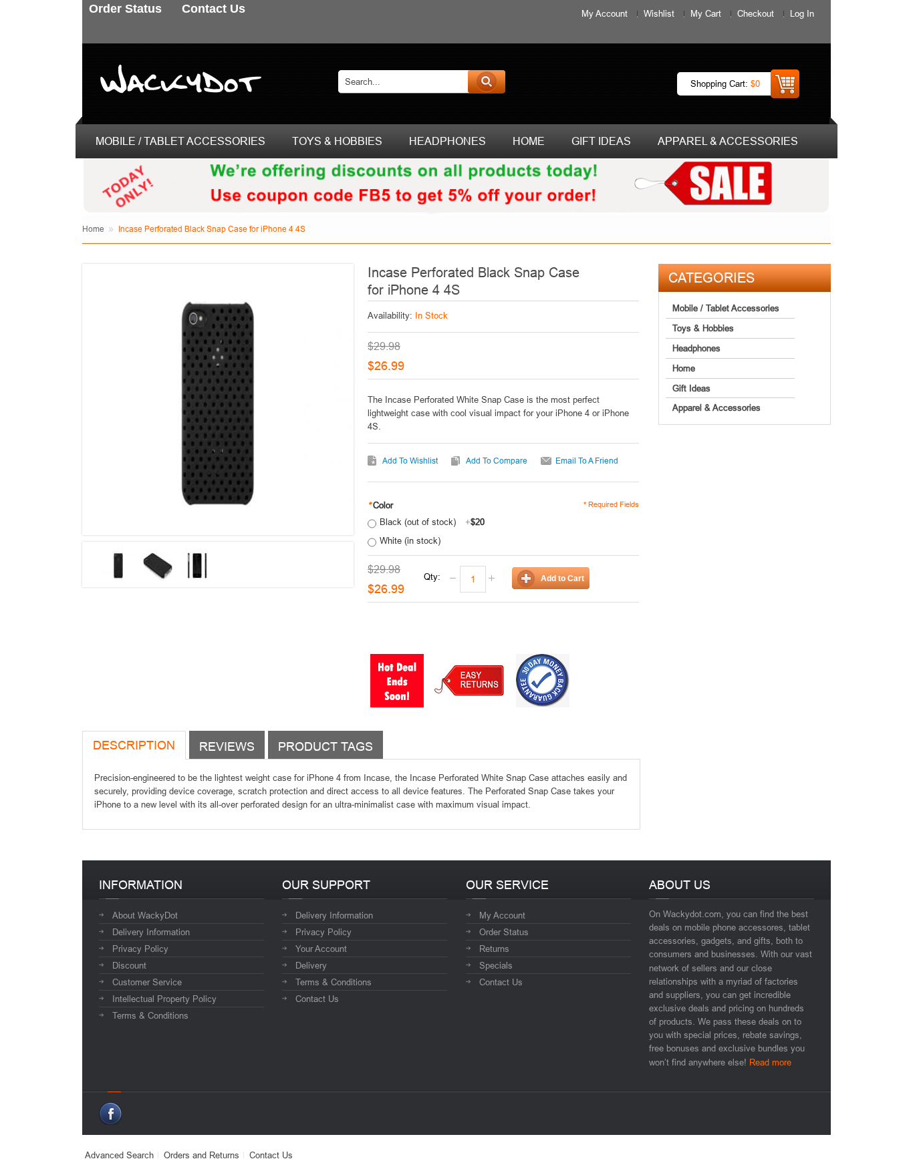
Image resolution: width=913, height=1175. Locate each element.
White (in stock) (410, 540)
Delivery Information (151, 932)
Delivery (311, 965)
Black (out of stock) (432, 521)
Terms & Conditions (150, 1015)
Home (93, 229)
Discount (129, 965)
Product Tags (325, 746)
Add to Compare (496, 461)
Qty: (432, 576)
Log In (802, 13)
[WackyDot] (178, 81)
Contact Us (317, 998)
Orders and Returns (201, 1155)
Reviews (227, 746)
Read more (770, 1062)
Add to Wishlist (410, 461)
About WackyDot (145, 915)
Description (134, 745)
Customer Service (147, 982)
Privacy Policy (140, 948)
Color (380, 505)
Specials (496, 965)
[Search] (486, 81)
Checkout (755, 13)
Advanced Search (119, 1155)
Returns (494, 948)
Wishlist (659, 13)
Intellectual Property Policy (164, 998)
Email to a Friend (586, 461)
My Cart (705, 13)
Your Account (321, 948)
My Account (604, 13)
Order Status (504, 932)
